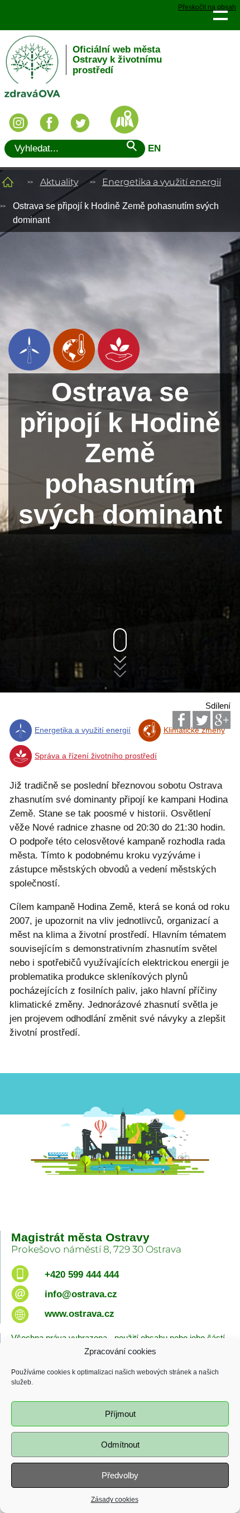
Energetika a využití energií (161, 182)
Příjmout (120, 1414)
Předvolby (120, 1475)
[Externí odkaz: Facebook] (181, 720)
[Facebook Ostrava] (49, 123)
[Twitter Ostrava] (80, 123)
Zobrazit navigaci (220, 15)
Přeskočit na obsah (207, 7)
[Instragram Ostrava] (18, 123)
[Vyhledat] (131, 148)
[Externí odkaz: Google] (222, 720)
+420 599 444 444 (82, 1274)
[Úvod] (8, 182)
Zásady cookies (114, 1499)
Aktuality (59, 182)
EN (154, 148)
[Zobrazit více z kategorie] (29, 367)
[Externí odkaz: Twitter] (201, 720)
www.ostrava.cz (79, 1313)
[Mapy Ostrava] (124, 120)
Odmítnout (120, 1444)
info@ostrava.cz (81, 1294)
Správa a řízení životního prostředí (96, 756)
